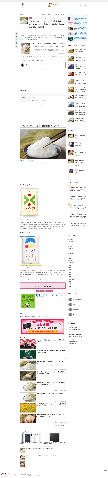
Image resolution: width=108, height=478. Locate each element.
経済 (70, 283)
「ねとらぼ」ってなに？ (73, 327)
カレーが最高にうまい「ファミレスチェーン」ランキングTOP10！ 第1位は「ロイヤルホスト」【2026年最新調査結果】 (81, 122)
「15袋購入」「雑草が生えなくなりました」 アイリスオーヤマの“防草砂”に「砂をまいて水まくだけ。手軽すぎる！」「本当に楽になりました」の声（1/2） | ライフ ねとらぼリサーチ (78, 200)
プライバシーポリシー (23, 475)
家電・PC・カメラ (72, 276)
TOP (5, 8)
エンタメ (24, 8)
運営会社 (31, 475)
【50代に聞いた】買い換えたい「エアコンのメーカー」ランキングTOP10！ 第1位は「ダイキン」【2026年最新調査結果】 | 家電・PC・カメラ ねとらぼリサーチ (78, 209)
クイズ (34, 8)
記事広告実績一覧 (72, 343)
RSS (28, 475)
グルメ (44, 8)
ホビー (70, 255)
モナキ (74, 314)
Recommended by (58, 425)
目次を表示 (62, 32)
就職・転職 (71, 279)
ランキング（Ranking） (31, 316)
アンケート (71, 130)
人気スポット (71, 262)
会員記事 (103, 8)
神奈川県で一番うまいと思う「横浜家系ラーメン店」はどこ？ (80, 162)
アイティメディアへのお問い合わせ (75, 336)
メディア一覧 (3, 475)
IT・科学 (71, 239)
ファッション (71, 253)
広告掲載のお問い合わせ (73, 341)
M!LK (74, 304)
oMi (65, 30)
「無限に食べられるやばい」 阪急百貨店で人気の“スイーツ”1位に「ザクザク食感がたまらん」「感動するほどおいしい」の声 (81, 107)
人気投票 (39, 316)
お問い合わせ (16, 475)
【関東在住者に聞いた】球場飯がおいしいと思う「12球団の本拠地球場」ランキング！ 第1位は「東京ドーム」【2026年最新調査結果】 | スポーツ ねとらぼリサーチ (78, 191)
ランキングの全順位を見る (42, 286)
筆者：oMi (27, 64)
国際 (70, 272)
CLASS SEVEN (76, 309)
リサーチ (93, 8)
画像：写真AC (23, 160)
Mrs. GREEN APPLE (77, 299)
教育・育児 (74, 8)
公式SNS (8, 475)
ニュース (14, 8)
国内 (70, 269)
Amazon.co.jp (25, 219)
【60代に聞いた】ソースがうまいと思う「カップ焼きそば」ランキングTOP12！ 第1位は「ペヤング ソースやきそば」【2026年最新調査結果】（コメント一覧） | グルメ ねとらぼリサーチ (78, 227)
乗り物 (70, 260)
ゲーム (70, 246)
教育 (70, 281)
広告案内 (12, 475)
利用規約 (105, 470)
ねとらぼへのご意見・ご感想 (74, 329)
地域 (54, 8)
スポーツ (71, 248)
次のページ (49, 290)
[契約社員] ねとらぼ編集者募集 (74, 334)
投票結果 (45, 316)
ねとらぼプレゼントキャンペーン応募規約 (77, 332)
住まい (64, 8)
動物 (83, 8)
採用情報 (35, 475)
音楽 (70, 286)
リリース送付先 (71, 339)
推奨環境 (38, 475)
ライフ (70, 258)
